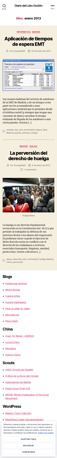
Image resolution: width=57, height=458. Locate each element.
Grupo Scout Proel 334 (17, 388)
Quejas (33, 146)
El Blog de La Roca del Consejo (22, 376)
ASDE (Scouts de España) (19, 369)
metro (9, 262)
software (26, 133)
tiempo (34, 133)
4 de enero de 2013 (41, 165)
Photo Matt (11, 321)
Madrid (36, 32)
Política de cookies (46, 433)
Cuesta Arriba (12, 296)
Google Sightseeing (15, 302)
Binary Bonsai (12, 289)
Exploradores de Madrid (18, 382)
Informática (24, 32)
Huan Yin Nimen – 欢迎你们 (19, 336)
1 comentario (30, 169)
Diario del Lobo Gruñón (28, 5)
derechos (17, 259)
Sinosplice (10, 348)
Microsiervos (12, 314)
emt (21, 129)
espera (39, 129)
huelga (42, 259)
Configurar (28, 452)
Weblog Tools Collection (18, 413)
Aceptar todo (28, 439)
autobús (10, 129)
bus (16, 129)
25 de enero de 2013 (41, 51)
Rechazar (28, 445)
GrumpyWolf (19, 51)
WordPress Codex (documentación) (24, 419)
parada (17, 133)
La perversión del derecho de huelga (28, 155)
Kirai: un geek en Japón (17, 308)
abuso (9, 259)
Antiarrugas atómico (16, 283)
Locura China (12, 342)
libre (45, 129)
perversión (18, 262)
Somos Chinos (13, 354)
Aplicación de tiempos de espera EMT (28, 41)
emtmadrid (29, 129)
